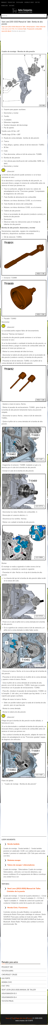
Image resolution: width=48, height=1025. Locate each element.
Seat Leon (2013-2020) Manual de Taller (13, 26)
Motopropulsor (31, 26)
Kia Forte (11, 5)
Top (13, 1018)
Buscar (29, 1018)
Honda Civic (4, 5)
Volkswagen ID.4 (9, 997)
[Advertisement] (24, 41)
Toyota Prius (7, 1001)
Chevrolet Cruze (29, 2)
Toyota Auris (19, 2)
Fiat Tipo (37, 2)
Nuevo (8, 1018)
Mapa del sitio (20, 1018)
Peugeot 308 (11, 2)
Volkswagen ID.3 (9, 993)
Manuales (4, 2)
